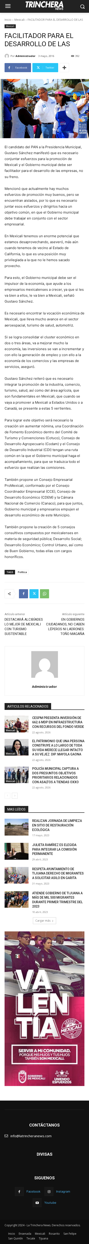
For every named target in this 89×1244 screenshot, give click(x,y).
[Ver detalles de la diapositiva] (44, 1008)
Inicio (8, 20)
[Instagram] (48, 1191)
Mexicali (19, 20)
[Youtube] (37, 1202)
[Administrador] (7, 56)
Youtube (50, 1202)
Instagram (63, 1191)
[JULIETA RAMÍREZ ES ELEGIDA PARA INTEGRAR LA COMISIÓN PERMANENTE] (17, 851)
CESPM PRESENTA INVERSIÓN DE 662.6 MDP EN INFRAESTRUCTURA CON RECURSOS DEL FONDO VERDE (58, 722)
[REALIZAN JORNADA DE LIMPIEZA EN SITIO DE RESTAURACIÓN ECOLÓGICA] (17, 827)
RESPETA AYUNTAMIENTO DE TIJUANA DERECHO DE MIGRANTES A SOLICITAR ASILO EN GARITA (58, 873)
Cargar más (42, 921)
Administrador (25, 56)
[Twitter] (34, 593)
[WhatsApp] (44, 593)
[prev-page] (7, 796)
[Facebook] (23, 593)
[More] (64, 67)
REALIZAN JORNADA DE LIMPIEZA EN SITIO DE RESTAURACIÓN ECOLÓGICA (57, 825)
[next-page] (15, 796)
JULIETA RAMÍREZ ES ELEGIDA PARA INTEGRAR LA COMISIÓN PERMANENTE (54, 849)
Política (22, 572)
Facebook (33, 1191)
